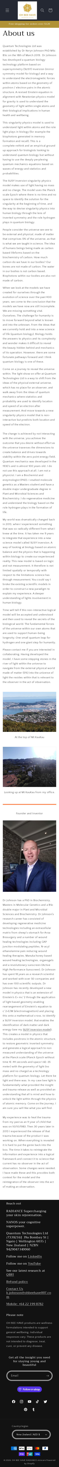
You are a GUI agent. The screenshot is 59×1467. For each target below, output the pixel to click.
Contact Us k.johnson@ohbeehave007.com (28, 1292)
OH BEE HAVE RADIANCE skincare (29, 1460)
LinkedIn (35, 1256)
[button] (7, 10)
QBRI (10, 1274)
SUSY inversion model (37, 1029)
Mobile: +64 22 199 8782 (24, 1304)
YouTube (34, 1263)
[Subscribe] (48, 1376)
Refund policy (17, 1281)
